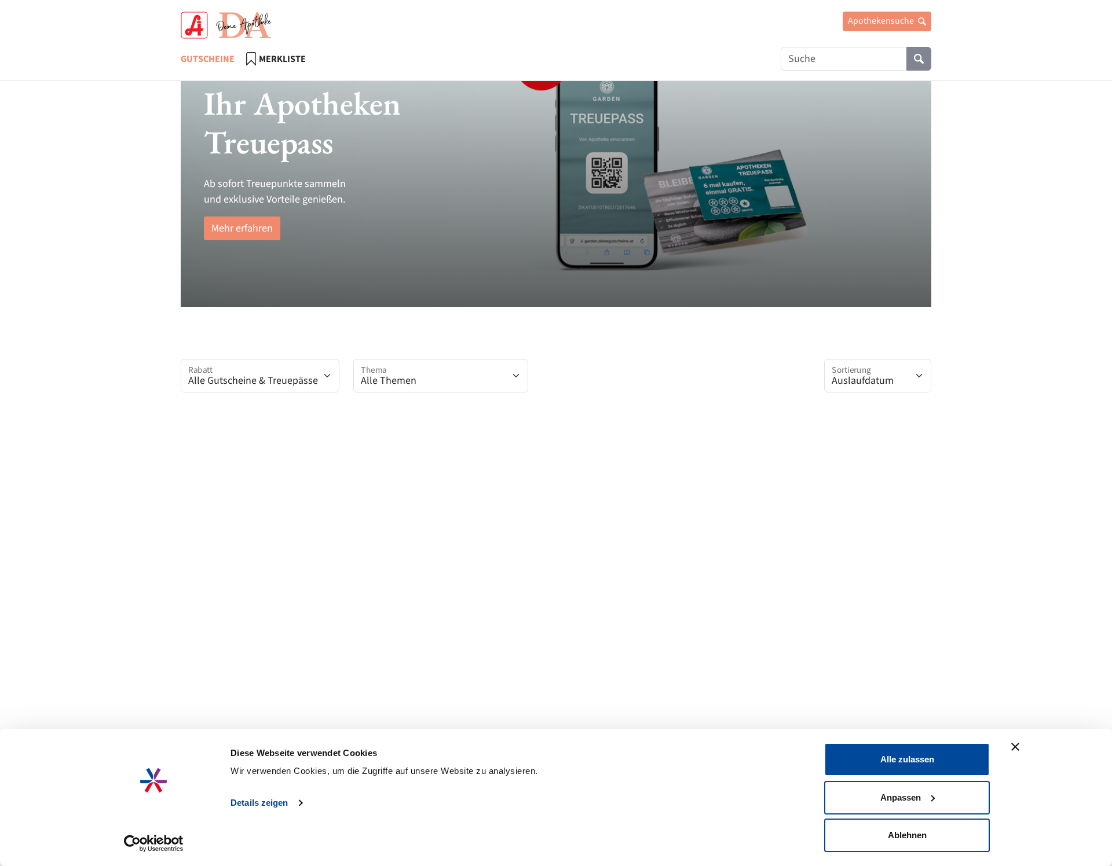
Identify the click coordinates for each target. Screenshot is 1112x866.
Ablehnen (907, 835)
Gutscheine (208, 59)
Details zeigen (259, 803)
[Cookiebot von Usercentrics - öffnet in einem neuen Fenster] (153, 843)
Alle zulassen (907, 759)
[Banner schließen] (1015, 747)
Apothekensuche (882, 20)
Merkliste (282, 59)
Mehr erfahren (242, 228)
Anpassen (900, 797)
